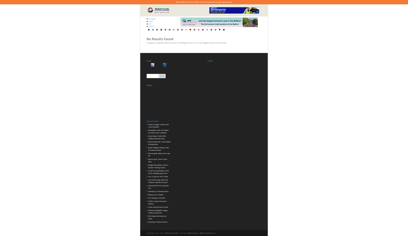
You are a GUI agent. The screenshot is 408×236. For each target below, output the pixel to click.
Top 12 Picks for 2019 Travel (158, 177)
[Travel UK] (165, 30)
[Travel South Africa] (157, 30)
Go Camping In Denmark (156, 198)
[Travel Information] (149, 30)
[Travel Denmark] (178, 30)
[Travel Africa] (219, 30)
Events (151, 21)
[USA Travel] (153, 30)
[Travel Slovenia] (203, 30)
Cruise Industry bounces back (158, 207)
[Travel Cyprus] (186, 30)
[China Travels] (224, 30)
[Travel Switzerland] (198, 30)
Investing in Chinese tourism (157, 222)
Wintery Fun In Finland (155, 195)
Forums (151, 26)
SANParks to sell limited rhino (158, 191)
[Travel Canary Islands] (207, 30)
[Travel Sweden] (182, 30)
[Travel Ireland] (173, 30)
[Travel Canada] (169, 30)
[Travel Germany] (190, 30)
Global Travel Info (171, 233)
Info (150, 24)
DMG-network (205, 233)
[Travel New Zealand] (161, 30)
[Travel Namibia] (215, 30)
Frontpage (152, 19)
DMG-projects (193, 233)
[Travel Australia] (211, 30)
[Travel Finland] (194, 30)
